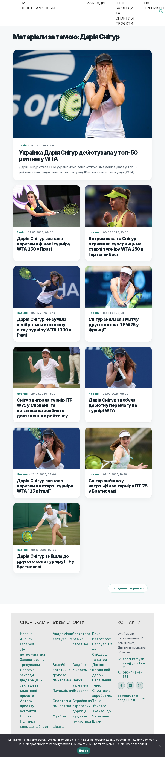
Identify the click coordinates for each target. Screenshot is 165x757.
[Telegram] (130, 685)
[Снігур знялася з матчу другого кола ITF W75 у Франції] (118, 287)
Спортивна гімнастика (62, 703)
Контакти (28, 711)
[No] (159, 745)
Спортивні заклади (28, 672)
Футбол (59, 716)
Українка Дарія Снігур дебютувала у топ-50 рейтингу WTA (78, 155)
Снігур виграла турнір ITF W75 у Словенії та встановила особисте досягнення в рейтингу (44, 408)
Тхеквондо (101, 711)
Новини (26, 634)
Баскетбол (81, 634)
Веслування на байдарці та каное (102, 652)
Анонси (26, 639)
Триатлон (100, 706)
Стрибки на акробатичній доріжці (82, 706)
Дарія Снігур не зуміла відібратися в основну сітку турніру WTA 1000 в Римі (44, 327)
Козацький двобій (101, 672)
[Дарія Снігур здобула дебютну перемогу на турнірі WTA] (118, 367)
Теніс (96, 701)
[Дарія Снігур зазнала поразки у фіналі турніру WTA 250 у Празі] (46, 206)
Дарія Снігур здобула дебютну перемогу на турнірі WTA (113, 405)
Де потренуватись (33, 651)
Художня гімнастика (81, 718)
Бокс (96, 634)
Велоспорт (101, 639)
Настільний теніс (101, 682)
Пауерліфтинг (62, 690)
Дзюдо (98, 665)
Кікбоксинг (81, 670)
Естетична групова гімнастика (62, 675)
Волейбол (61, 665)
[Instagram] (139, 685)
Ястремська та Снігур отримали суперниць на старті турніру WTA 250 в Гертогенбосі (116, 246)
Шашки (59, 726)
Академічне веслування (62, 636)
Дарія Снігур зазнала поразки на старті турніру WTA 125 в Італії (45, 486)
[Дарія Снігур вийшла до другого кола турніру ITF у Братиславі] (46, 524)
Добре (83, 750)
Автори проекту (27, 703)
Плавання (80, 690)
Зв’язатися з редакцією (128, 698)
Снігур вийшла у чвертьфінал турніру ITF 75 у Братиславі (118, 486)
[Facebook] (121, 685)
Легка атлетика (80, 682)
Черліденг (101, 716)
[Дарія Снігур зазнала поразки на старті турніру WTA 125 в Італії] (46, 448)
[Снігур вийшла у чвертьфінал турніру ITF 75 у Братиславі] (118, 448)
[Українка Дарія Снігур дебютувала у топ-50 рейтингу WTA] (82, 94)
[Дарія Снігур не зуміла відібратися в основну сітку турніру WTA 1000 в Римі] (46, 287)
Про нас (26, 716)
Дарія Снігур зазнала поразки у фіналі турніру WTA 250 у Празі (43, 244)
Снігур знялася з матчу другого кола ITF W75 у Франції (114, 324)
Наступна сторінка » (127, 588)
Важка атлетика (80, 641)
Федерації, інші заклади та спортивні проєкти (33, 688)
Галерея (27, 644)
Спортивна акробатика (102, 693)
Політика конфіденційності (33, 724)
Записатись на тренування (32, 662)
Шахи (96, 721)
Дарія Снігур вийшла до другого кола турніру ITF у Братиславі (45, 561)
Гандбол (79, 665)
